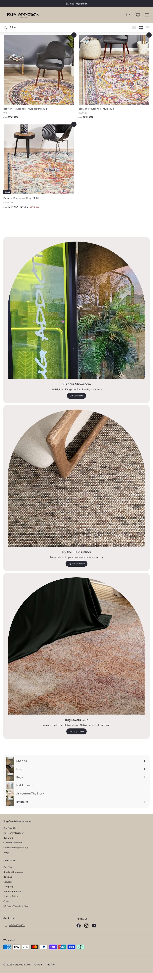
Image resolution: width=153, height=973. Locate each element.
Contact (7, 901)
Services (7, 882)
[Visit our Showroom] (76, 310)
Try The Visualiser (76, 563)
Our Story (8, 867)
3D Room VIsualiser (13, 833)
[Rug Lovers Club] (76, 646)
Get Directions (76, 395)
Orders (38, 964)
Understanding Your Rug (15, 847)
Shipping (8, 886)
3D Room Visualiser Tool (15, 906)
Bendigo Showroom (13, 872)
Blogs (6, 852)
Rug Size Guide (11, 828)
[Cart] (137, 15)
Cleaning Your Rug (12, 842)
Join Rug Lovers (76, 731)
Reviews (7, 877)
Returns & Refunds (13, 891)
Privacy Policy (10, 896)
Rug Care (8, 838)
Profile (51, 964)
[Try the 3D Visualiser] (76, 478)
